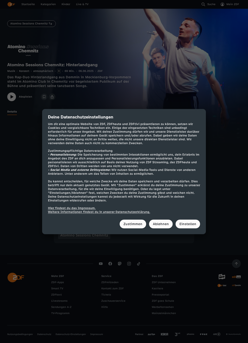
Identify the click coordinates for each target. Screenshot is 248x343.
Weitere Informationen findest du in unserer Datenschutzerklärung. (99, 212)
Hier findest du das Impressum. (72, 208)
